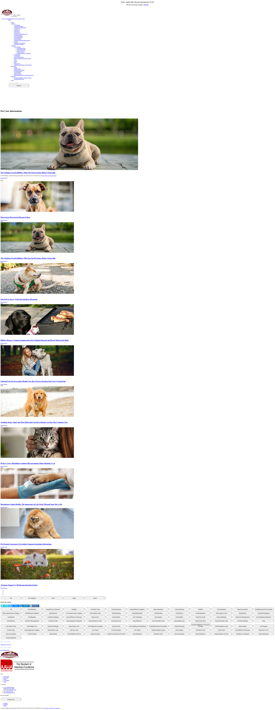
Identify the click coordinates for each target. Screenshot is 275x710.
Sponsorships (17, 63)
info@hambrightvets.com (9, 692)
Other (95, 598)
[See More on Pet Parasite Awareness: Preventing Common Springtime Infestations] (37, 538)
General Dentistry (18, 35)
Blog (15, 62)
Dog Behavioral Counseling (263, 609)
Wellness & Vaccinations (19, 43)
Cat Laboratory (221, 609)
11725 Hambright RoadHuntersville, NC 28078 (8, 688)
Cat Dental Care (116, 621)
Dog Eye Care (158, 634)
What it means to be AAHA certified (22, 58)
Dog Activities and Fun (221, 634)
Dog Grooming (95, 634)
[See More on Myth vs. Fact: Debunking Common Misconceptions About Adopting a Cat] (37, 457)
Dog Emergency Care (158, 630)
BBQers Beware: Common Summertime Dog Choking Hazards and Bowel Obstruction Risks (35, 340)
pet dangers (158, 617)
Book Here (146, 4)
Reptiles (74, 609)
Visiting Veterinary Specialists (24, 53)
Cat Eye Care (74, 630)
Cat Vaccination (116, 630)
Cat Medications (200, 613)
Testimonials (6, 676)
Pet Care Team (20, 52)
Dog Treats (221, 630)
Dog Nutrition (116, 617)
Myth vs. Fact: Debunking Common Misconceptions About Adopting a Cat (28, 463)
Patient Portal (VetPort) (19, 70)
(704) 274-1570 (9, 691)
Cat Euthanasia (116, 609)
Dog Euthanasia (264, 634)
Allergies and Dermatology (20, 27)
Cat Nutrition (179, 617)
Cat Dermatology (242, 621)
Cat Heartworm (137, 634)
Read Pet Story (4, 178)
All (11, 598)
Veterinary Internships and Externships (23, 65)
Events (15, 61)
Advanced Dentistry (18, 26)
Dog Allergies (32, 609)
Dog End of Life (200, 617)
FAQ (15, 59)
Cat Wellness (11, 621)
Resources (13, 66)
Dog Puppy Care (74, 626)
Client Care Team (21, 50)
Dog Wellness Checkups (74, 617)
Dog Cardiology (221, 617)
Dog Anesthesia (11, 638)
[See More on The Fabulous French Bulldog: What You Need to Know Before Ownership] (37, 252)
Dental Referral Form (19, 79)
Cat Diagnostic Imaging (95, 626)
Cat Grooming (32, 634)
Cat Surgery (263, 626)
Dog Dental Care (200, 621)
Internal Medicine (18, 38)
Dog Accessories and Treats (116, 634)
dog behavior (53, 613)
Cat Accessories (179, 634)
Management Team (21, 49)
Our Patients (17, 56)
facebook (5, 703)
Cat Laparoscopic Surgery (74, 613)
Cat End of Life (53, 621)
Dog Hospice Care (221, 613)
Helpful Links (17, 68)
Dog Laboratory (158, 609)
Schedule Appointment (20, 18)
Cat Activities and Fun (74, 634)
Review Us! (10, 699)
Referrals (13, 76)
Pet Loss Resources (18, 36)
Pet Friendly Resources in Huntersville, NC (24, 75)
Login (4, 681)
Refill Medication (11, 18)
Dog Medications (137, 613)
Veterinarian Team (21, 48)
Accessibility (6, 680)
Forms (15, 67)
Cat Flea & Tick (200, 630)
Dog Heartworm (200, 634)
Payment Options (18, 71)
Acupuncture (17, 25)
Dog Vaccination (11, 634)
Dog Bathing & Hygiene (137, 609)
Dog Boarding (116, 613)
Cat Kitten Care (95, 609)
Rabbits (200, 609)
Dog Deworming (179, 626)
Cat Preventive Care (158, 621)
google (5, 705)
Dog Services (17, 32)
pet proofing (242, 626)
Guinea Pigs (11, 630)
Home (12, 22)
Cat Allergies (32, 617)
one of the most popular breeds (49, 175)
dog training (53, 634)
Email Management (5, 650)
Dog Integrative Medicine (74, 621)
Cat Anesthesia (179, 609)
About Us (13, 45)
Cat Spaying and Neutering (137, 626)
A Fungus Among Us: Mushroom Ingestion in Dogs (19, 585)
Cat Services (17, 29)
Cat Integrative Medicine (263, 617)
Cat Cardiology (137, 617)
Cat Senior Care (11, 626)
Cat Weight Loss (32, 626)
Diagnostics (16, 31)
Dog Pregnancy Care (95, 621)
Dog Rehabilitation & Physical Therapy (200, 625)
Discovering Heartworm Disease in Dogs (15, 217)
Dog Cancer (95, 617)
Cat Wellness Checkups (242, 630)
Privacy (5, 679)
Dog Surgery (179, 630)
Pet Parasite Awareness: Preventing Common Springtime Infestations (26, 544)
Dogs (74, 598)
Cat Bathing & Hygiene (32, 613)
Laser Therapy (17, 39)
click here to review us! (6, 644)
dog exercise (116, 626)
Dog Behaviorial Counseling (158, 626)
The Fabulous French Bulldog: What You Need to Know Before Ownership (28, 173)
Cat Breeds (11, 617)
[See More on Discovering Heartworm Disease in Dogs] (37, 211)
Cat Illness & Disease (242, 634)
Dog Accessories (242, 609)
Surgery (16, 41)
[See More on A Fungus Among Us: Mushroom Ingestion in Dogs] (37, 579)
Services (13, 23)
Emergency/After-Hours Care (21, 34)
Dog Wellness (137, 621)
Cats (53, 598)
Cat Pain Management (32, 621)
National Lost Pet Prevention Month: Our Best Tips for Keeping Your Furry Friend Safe (33, 381)
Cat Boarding (158, 613)
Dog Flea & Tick (264, 630)
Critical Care (17, 30)
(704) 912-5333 (12, 690)
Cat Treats (95, 630)
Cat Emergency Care (221, 626)
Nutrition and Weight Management (22, 40)
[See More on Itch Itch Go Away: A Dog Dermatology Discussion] (37, 293)
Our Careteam (17, 47)
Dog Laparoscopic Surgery (11, 613)
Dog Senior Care (53, 630)
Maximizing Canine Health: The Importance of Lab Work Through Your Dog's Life (31, 504)
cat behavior (179, 613)
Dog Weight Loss (179, 621)
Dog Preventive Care (221, 621)
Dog (263, 621)
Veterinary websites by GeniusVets (52, 708)
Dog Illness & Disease (53, 609)
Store (12, 80)
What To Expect (18, 74)
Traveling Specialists (18, 44)
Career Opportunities (19, 57)
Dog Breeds (242, 613)
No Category (32, 598)
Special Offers (17, 72)
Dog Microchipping (263, 613)
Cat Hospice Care (95, 613)
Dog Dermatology (53, 626)
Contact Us (4, 18)
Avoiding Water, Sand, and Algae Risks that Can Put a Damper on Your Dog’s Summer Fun (34, 422)
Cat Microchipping (53, 617)
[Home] (7, 15)
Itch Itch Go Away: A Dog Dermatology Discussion (19, 299)
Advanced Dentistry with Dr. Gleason (22, 77)
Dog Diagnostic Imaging (32, 630)
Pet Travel (137, 630)
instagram (5, 704)
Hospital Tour (17, 54)
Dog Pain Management (242, 617)
